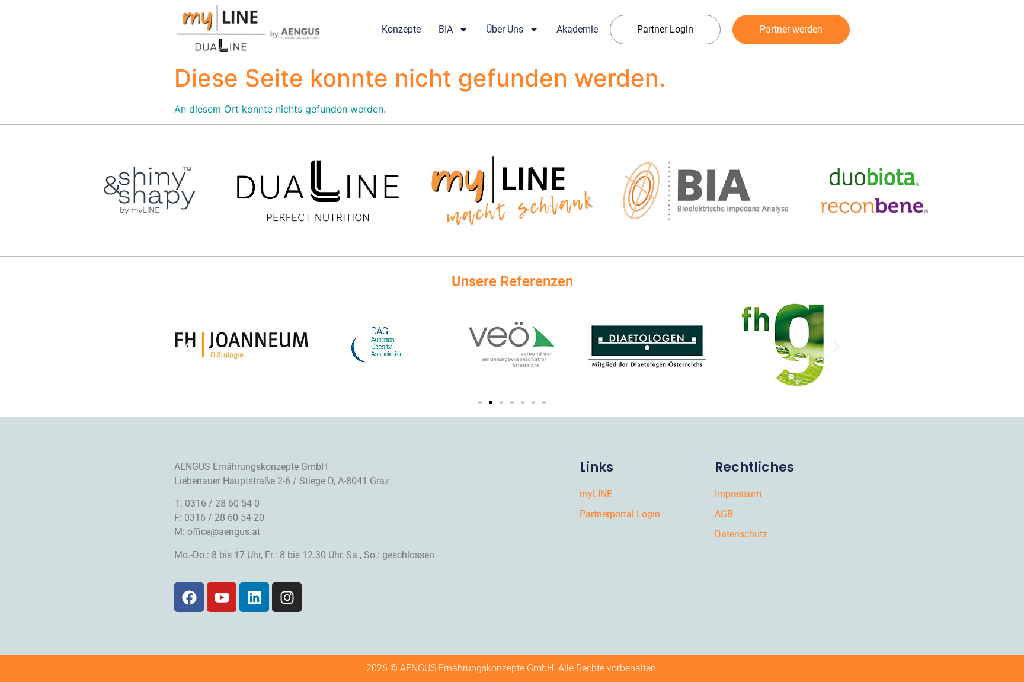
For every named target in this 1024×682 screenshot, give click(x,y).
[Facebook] (189, 597)
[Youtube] (221, 597)
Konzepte (401, 29)
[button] (187, 347)
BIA (446, 29)
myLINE (596, 494)
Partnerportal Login (620, 514)
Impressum (738, 494)
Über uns (504, 29)
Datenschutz (741, 534)
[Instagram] (287, 597)
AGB (724, 514)
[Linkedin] (254, 597)
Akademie (577, 29)
